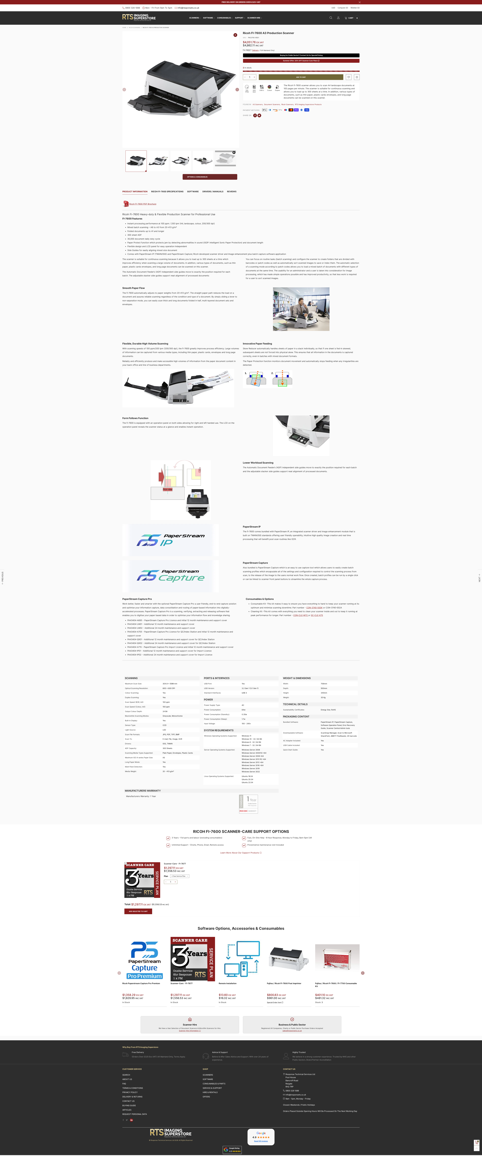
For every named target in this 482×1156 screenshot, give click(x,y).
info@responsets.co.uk (188, 8)
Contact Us (128, 1101)
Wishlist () (355, 8)
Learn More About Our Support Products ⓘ (241, 852)
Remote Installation (227, 983)
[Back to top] (476, 1148)
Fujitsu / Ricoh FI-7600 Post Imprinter (284, 983)
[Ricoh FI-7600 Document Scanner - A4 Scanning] (180, 161)
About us (127, 1079)
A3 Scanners (258, 104)
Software (208, 1079)
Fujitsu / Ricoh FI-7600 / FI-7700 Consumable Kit (336, 984)
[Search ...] (331, 18)
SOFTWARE (208, 18)
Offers (206, 1097)
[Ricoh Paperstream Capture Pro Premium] (144, 959)
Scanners (194, 18)
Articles (126, 1110)
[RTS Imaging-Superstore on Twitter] (126, 1120)
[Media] (235, 35)
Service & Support (212, 1088)
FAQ (124, 1083)
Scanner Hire (253, 18)
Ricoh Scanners (287, 104)
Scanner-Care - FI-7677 (175, 863)
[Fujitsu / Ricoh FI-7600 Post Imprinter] (289, 959)
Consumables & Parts (214, 1083)
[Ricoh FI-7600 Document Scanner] (180, 89)
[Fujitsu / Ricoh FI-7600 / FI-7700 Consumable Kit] (337, 959)
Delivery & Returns (132, 1097)
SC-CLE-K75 (317, 615)
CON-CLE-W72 (300, 615)
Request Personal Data (134, 1114)
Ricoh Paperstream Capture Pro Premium (141, 983)
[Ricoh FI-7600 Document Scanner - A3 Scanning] (158, 161)
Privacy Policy (130, 1092)
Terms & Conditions (132, 1088)
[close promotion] (360, 2)
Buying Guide (129, 1105)
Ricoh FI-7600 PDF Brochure (142, 204)
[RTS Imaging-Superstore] (139, 17)
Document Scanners (272, 104)
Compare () (343, 8)
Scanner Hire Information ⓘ (190, 1031)
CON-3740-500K (314, 607)
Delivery (255, 50)
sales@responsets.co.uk (292, 1031)
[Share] (255, 115)
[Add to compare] (357, 77)
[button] (124, 89)
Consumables (224, 18)
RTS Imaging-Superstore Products (308, 104)
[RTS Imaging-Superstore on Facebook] (123, 1120)
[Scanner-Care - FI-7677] (142, 880)
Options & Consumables (197, 177)
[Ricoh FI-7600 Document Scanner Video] (225, 158)
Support (239, 18)
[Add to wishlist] (348, 77)
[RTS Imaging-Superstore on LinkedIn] (131, 1120)
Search (126, 1075)
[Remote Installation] (241, 959)
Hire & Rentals (210, 1092)
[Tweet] (259, 115)
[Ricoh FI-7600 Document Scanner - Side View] (203, 161)
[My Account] (338, 18)
